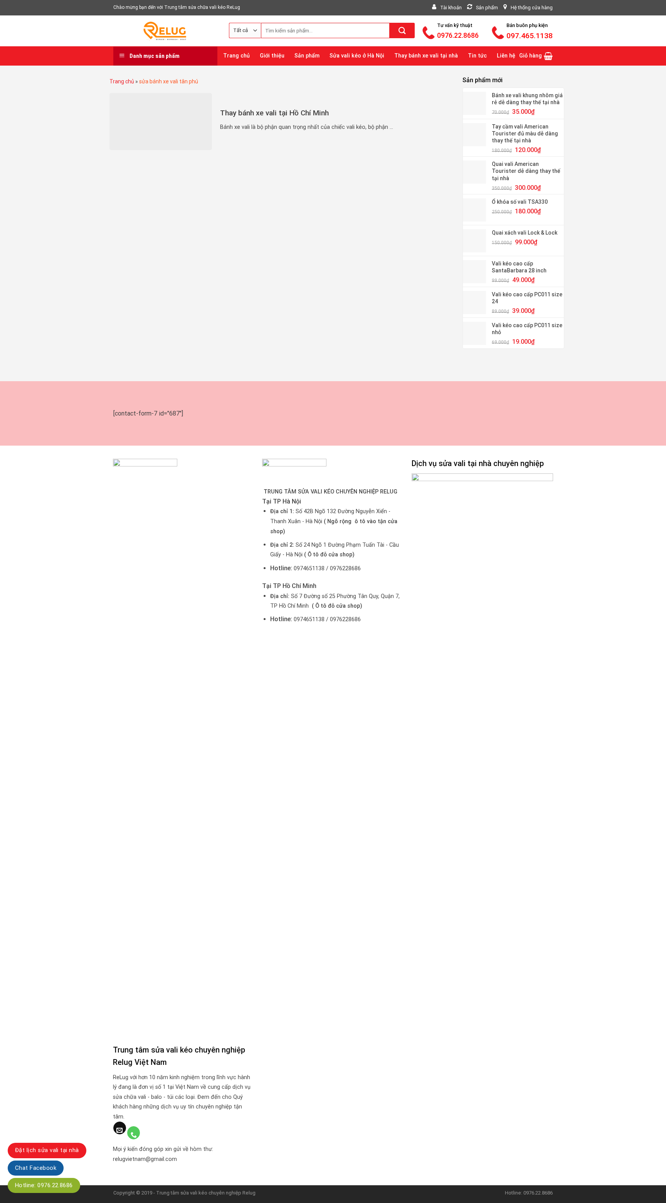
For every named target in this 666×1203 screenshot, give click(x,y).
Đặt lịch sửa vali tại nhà (47, 1150)
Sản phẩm (307, 55)
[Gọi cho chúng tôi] (133, 1132)
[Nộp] (402, 30)
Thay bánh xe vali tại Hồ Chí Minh (274, 112)
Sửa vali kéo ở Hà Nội (357, 55)
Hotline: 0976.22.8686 (44, 1185)
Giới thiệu (272, 55)
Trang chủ (236, 55)
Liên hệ (506, 55)
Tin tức (477, 55)
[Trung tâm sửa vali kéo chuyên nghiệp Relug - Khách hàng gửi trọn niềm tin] (165, 31)
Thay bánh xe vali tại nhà (426, 55)
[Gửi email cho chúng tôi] (119, 1128)
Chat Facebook (35, 1167)
